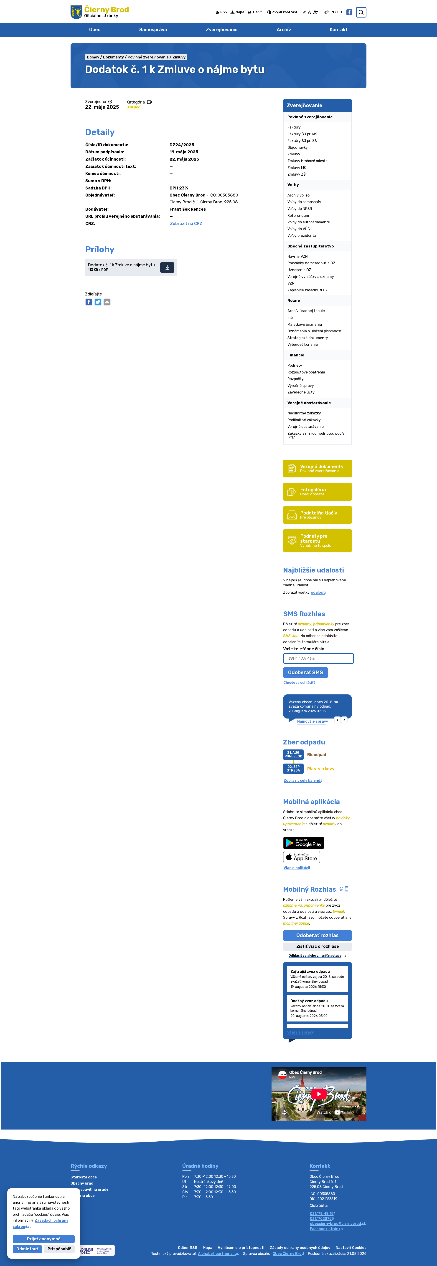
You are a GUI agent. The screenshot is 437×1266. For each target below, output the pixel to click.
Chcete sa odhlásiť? (299, 683)
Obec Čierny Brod (288, 1253)
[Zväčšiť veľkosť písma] (315, 12)
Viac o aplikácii (297, 868)
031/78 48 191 (322, 1213)
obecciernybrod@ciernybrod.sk (338, 1223)
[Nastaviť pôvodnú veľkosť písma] (309, 12)
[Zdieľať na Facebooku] (88, 302)
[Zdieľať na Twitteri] (98, 302)
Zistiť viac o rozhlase (317, 946)
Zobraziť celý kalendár (304, 780)
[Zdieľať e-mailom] (107, 302)
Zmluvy (134, 107)
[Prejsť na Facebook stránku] (349, 12)
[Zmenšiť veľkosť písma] (304, 12)
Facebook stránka (326, 1229)
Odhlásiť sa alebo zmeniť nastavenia (317, 956)
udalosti (318, 592)
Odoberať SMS (305, 672)
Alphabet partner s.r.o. (218, 1253)
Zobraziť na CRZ (186, 223)
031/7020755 (322, 1218)
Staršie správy (300, 1032)
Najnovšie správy (312, 721)
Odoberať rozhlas (317, 935)
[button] (337, 720)
